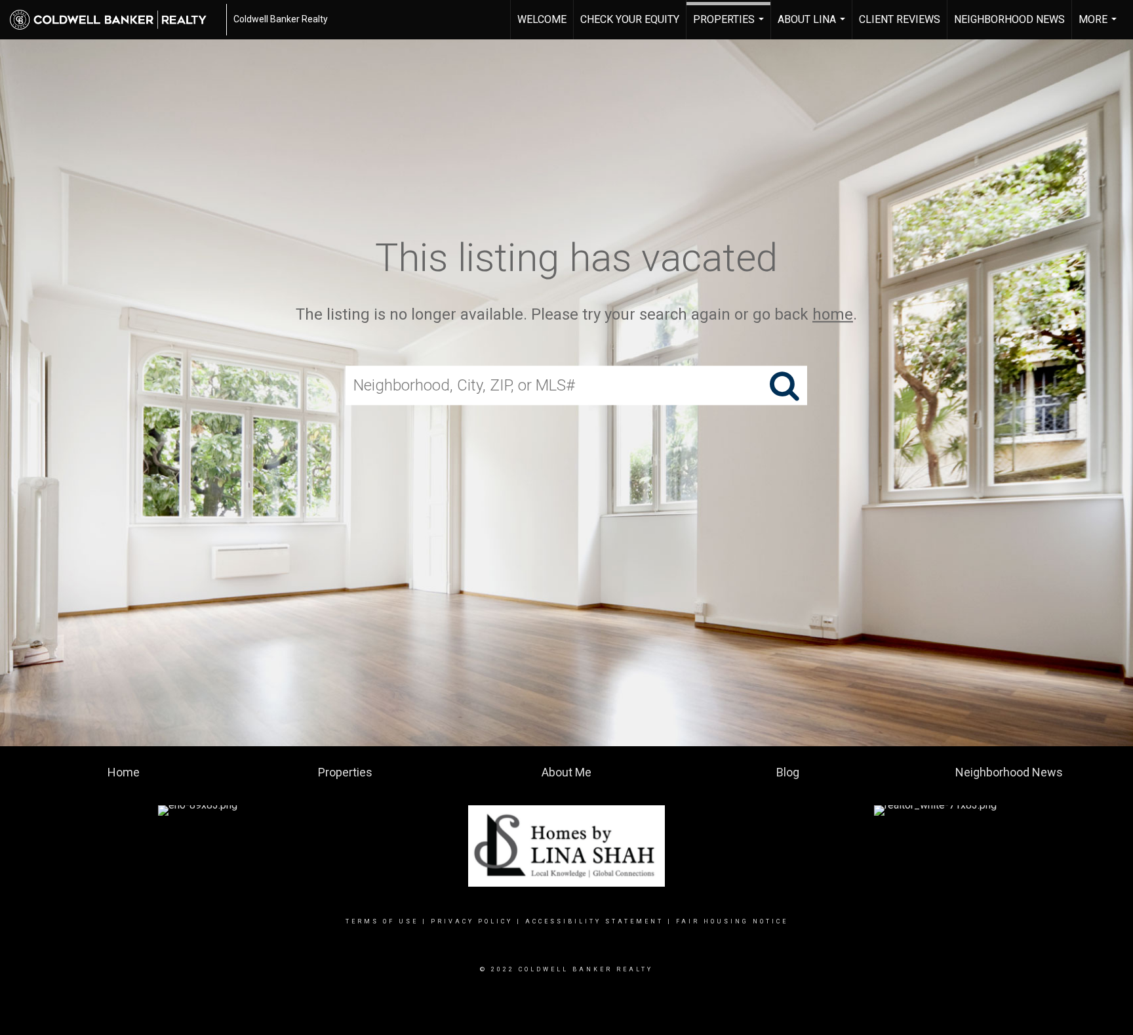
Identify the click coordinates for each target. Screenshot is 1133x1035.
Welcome (541, 19)
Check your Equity (629, 19)
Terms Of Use (382, 921)
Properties (730, 26)
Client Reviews (899, 19)
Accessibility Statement (594, 921)
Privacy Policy (472, 921)
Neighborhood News (1009, 19)
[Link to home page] (115, 19)
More (1099, 26)
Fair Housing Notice (732, 921)
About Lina (813, 26)
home (832, 314)
